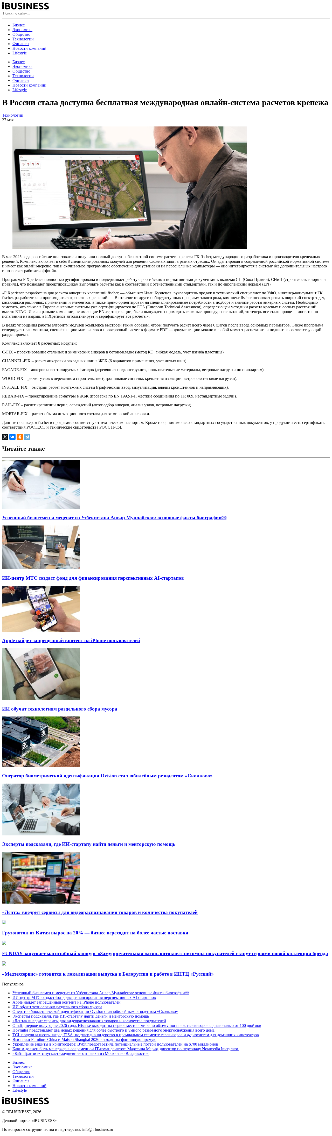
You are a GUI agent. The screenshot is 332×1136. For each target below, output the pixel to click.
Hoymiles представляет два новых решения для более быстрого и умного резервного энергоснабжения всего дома (113, 1030)
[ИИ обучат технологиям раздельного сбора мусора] (41, 699)
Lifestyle (19, 53)
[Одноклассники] (20, 437)
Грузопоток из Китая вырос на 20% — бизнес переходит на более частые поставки (95, 932)
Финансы (20, 43)
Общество (21, 34)
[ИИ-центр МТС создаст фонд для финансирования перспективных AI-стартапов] (41, 568)
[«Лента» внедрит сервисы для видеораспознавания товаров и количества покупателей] (41, 902)
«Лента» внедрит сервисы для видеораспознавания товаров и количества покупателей (100, 912)
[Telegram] (27, 437)
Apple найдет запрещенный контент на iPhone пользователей (71, 640)
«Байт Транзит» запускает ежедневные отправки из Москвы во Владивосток (80, 1053)
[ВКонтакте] (12, 437)
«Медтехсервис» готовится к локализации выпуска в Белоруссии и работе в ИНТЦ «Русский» (108, 974)
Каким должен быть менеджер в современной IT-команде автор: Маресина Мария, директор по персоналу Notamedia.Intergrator (125, 1049)
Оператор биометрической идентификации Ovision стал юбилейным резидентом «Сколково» (107, 775)
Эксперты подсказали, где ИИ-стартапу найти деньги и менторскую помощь (88, 844)
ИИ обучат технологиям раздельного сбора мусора (59, 709)
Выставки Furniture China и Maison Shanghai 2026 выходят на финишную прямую (84, 1039)
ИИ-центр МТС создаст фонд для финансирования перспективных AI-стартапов (93, 578)
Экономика (22, 29)
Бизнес (18, 25)
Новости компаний (29, 48)
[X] (5, 437)
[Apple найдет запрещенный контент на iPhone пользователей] (41, 630)
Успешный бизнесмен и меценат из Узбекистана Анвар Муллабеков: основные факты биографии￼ (114, 517)
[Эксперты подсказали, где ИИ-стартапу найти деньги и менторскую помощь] (41, 834)
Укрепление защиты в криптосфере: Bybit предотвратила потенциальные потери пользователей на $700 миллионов (115, 1044)
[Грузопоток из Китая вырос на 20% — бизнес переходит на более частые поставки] (4, 923)
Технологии (23, 39)
